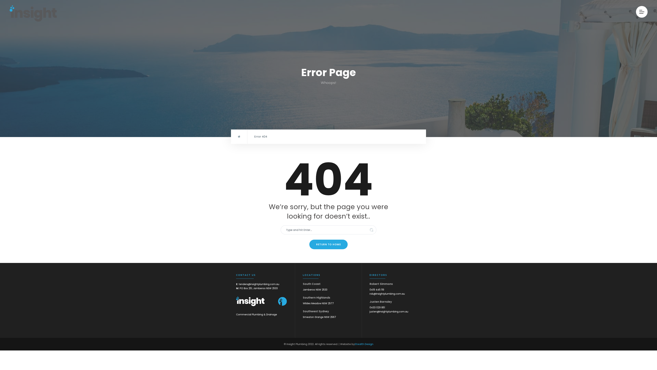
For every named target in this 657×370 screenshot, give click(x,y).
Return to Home (328, 244)
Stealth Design (364, 344)
